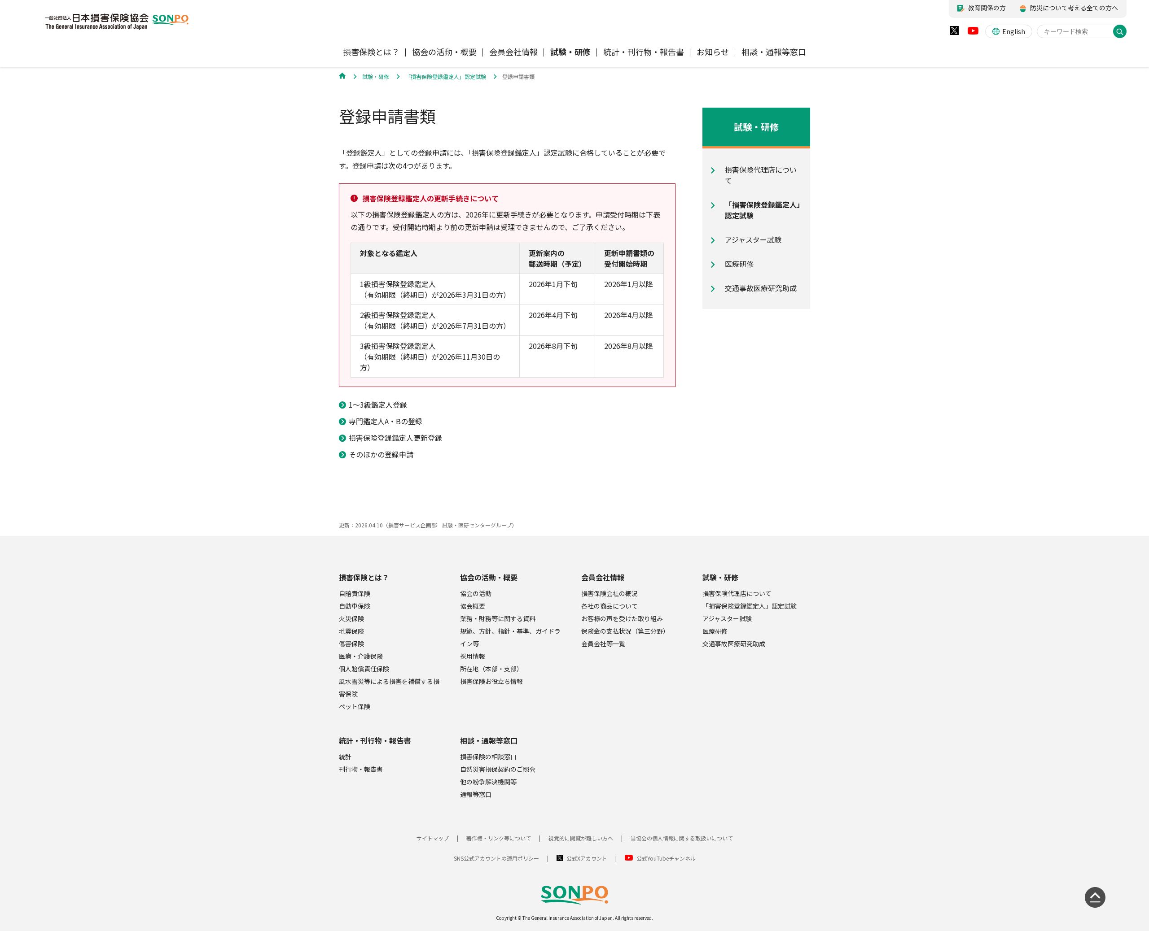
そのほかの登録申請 (381, 454)
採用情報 (472, 656)
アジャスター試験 (727, 618)
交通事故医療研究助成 (733, 643)
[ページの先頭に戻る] (1095, 897)
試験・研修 (720, 577)
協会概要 (472, 605)
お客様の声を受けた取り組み (622, 618)
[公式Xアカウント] (954, 32)
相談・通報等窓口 (488, 740)
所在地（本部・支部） (491, 668)
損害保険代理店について (737, 593)
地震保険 (351, 630)
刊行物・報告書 (361, 769)
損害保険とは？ (364, 577)
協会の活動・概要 (488, 577)
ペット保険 (354, 706)
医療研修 (715, 630)
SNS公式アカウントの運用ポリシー (496, 858)
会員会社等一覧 (603, 643)
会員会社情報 (602, 577)
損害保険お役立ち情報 (491, 681)
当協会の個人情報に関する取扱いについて (682, 838)
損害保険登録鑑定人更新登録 (395, 437)
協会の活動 (475, 593)
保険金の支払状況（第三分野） (625, 630)
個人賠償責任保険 (364, 668)
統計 (345, 756)
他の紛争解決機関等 (488, 781)
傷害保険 (351, 643)
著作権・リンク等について (498, 838)
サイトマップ (433, 838)
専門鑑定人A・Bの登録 (385, 421)
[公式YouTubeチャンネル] (973, 33)
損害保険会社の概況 (609, 593)
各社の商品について (609, 605)
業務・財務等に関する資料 (497, 618)
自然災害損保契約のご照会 (497, 769)
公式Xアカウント (586, 858)
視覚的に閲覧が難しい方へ (580, 838)
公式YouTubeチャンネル (666, 858)
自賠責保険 (354, 593)
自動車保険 (354, 605)
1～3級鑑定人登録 (378, 404)
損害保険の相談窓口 (488, 756)
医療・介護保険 (361, 656)
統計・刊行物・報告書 (375, 740)
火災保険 (351, 618)
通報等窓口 (475, 794)
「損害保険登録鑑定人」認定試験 (749, 605)
